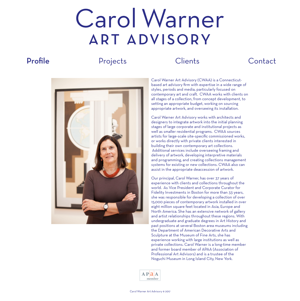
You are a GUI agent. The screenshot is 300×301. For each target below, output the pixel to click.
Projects (113, 61)
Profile (38, 61)
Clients (187, 61)
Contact (262, 61)
